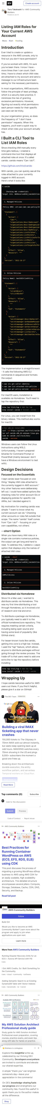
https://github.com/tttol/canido (16, 166)
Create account (32, 3)
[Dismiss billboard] (38, 1048)
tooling (18, 41)
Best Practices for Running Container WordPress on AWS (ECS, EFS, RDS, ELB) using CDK (18, 855)
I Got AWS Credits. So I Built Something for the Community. (20, 971)
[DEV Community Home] (9, 3)
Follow (21, 916)
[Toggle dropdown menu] (38, 696)
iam (11, 41)
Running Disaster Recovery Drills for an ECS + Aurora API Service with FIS (18, 959)
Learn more (21, 941)
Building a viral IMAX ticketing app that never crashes (20, 731)
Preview (22, 811)
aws (4, 41)
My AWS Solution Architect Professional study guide (20, 1026)
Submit (10, 811)
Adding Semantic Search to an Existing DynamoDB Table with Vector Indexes (18, 984)
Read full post (9, 896)
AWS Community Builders (26, 949)
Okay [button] (6, 1101)
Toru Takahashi (14, 9)
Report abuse (29, 818)
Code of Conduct (14, 818)
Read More (8, 785)
